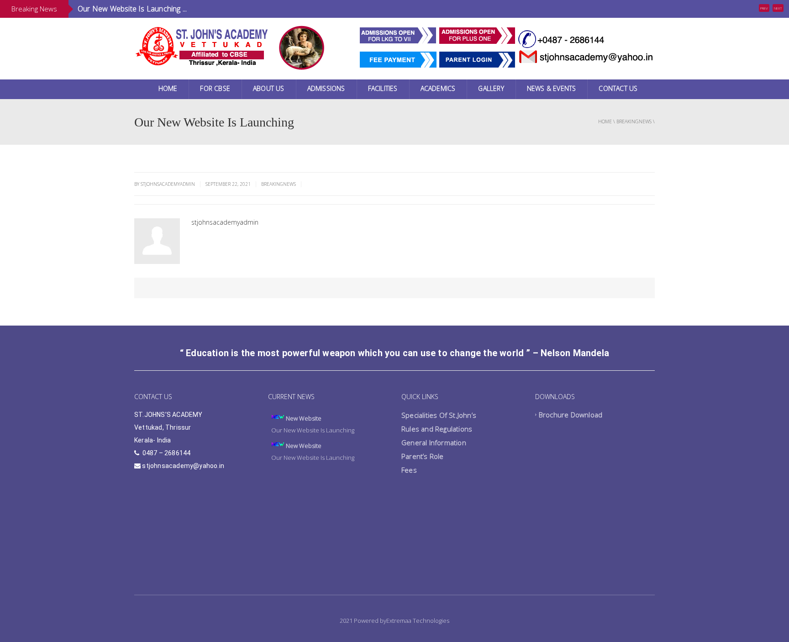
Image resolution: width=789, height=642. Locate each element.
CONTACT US (618, 88)
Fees (409, 469)
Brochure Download (570, 414)
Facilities (383, 88)
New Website (303, 418)
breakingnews (634, 121)
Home (168, 88)
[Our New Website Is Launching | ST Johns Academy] (202, 45)
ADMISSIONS (326, 88)
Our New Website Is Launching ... (132, 9)
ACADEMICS (438, 88)
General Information (433, 442)
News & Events (551, 88)
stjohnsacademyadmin (224, 222)
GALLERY (491, 88)
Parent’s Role (422, 456)
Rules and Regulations (436, 428)
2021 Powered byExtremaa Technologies (394, 620)
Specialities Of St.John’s (438, 415)
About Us (268, 88)
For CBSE (215, 88)
